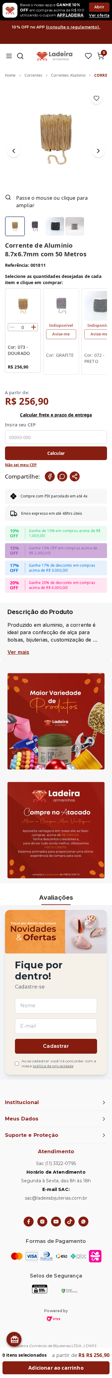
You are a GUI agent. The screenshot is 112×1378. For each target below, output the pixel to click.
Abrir (99, 7)
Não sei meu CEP (21, 465)
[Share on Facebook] (50, 476)
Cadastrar (56, 1046)
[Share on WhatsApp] (62, 476)
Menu (9, 56)
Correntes (33, 75)
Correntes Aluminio (68, 75)
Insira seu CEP (20, 425)
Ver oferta (99, 15)
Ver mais (18, 652)
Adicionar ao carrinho (55, 1367)
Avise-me (61, 334)
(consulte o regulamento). (73, 27)
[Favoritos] (88, 56)
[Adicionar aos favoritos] (96, 98)
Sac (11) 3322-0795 (56, 1163)
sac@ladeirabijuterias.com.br (56, 1198)
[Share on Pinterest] (75, 476)
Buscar (20, 56)
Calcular (56, 453)
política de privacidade (53, 1066)
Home (10, 75)
